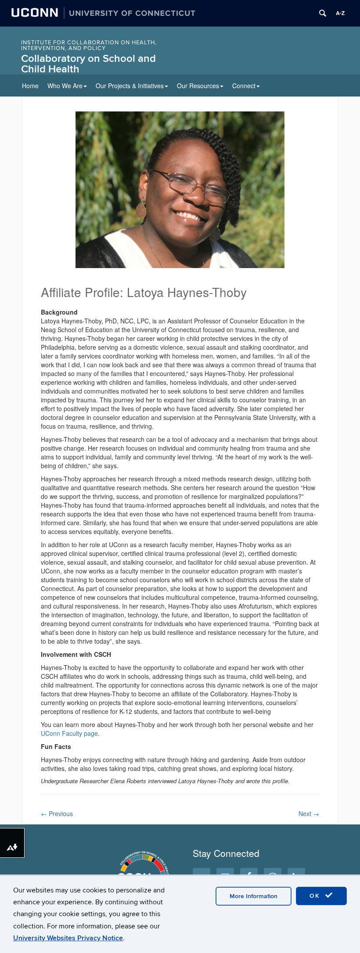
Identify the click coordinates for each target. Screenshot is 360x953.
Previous (57, 813)
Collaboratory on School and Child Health (88, 63)
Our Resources (198, 85)
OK (316, 895)
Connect (244, 85)
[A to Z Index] (340, 13)
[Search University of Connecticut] (323, 13)
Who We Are (65, 85)
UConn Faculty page (69, 733)
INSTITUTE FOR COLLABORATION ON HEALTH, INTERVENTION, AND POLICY (89, 45)
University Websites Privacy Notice (68, 938)
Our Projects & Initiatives (130, 85)
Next (309, 813)
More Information (253, 896)
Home (30, 85)
